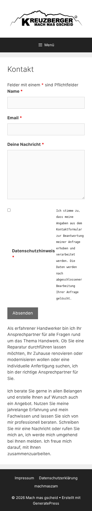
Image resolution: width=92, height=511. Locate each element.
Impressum (24, 478)
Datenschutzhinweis (33, 254)
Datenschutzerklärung (58, 478)
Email (14, 117)
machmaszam (46, 486)
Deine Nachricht (25, 144)
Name (15, 91)
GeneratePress (46, 503)
